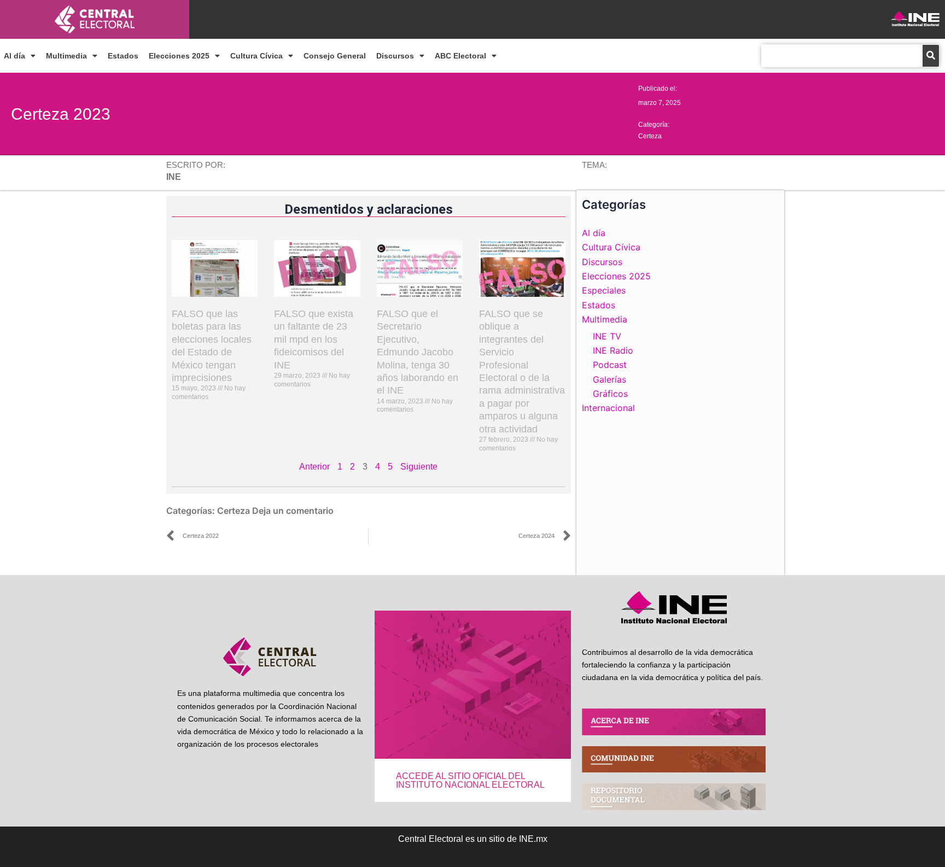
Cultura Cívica (256, 55)
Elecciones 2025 (179, 55)
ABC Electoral (460, 55)
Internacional (608, 407)
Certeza (650, 136)
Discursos (395, 55)
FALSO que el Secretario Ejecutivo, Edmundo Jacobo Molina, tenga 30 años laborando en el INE (417, 352)
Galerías (609, 379)
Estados (123, 55)
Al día (14, 55)
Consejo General (335, 55)
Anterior (314, 466)
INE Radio (613, 350)
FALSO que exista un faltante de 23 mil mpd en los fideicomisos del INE (313, 339)
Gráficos (610, 393)
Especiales (604, 290)
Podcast (610, 364)
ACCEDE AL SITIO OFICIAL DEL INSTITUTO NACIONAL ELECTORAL (470, 780)
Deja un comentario (293, 510)
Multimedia (66, 55)
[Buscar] (931, 56)
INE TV (607, 336)
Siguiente (419, 466)
